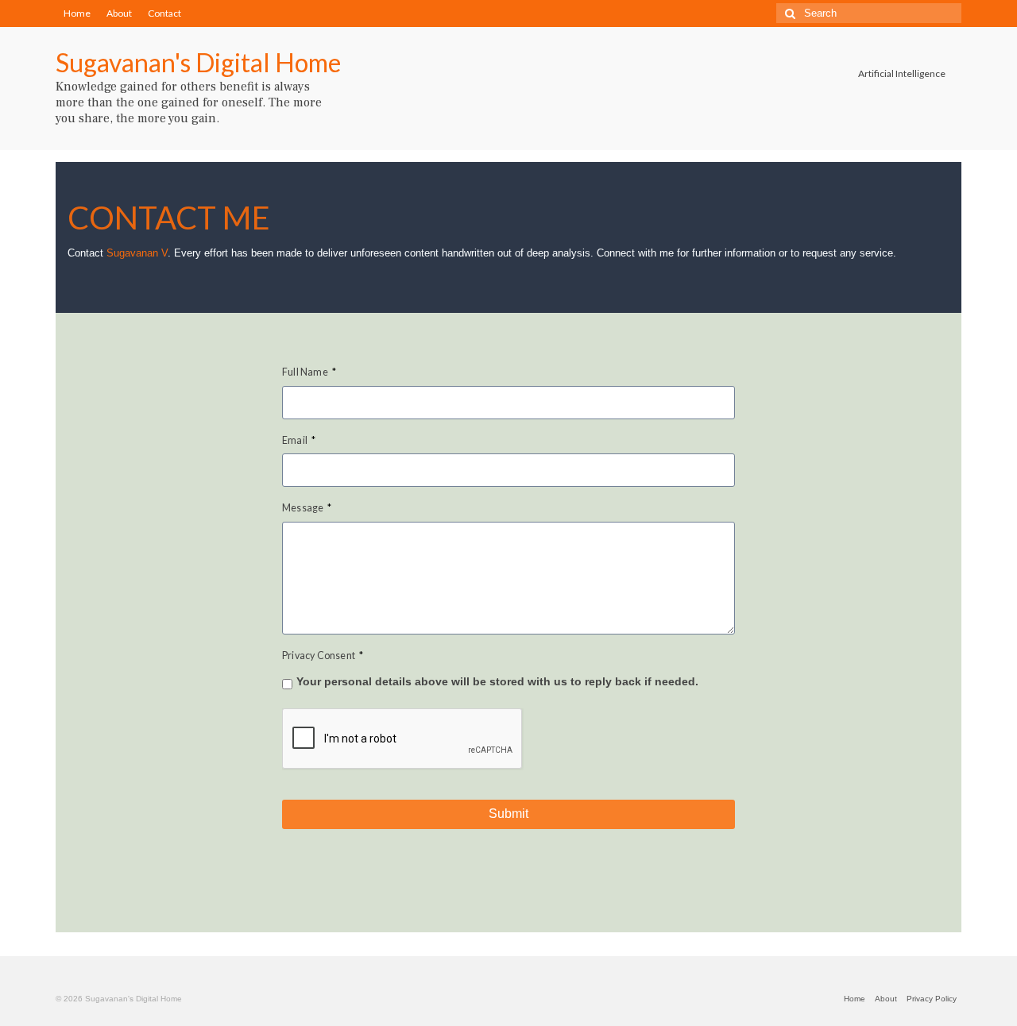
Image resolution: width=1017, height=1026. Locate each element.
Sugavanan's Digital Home (198, 62)
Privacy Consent (322, 656)
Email (298, 440)
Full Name (309, 372)
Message (307, 508)
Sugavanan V (137, 253)
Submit (508, 813)
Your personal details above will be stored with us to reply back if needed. (497, 681)
